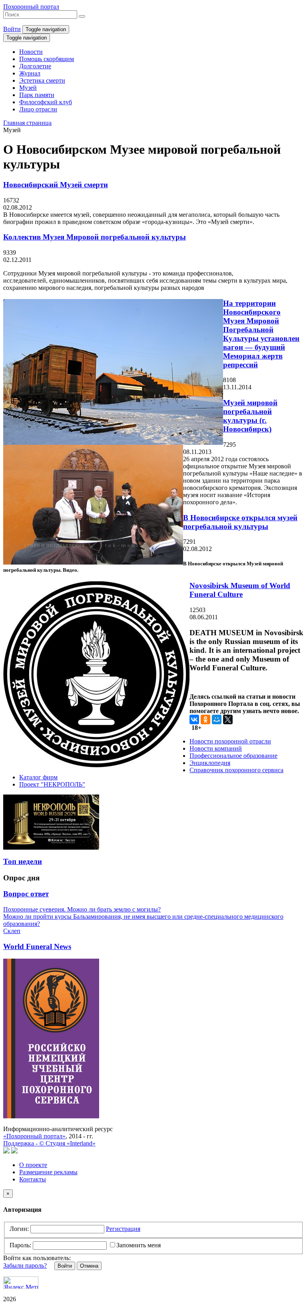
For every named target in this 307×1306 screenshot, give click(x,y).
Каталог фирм (38, 777)
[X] (228, 719)
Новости (31, 51)
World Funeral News (37, 946)
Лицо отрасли (38, 109)
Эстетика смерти (42, 80)
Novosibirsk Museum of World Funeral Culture (239, 590)
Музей (28, 87)
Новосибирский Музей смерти (55, 184)
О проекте (33, 1164)
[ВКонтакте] (194, 719)
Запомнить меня (138, 1245)
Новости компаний (215, 748)
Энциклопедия (209, 762)
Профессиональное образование (233, 755)
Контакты (32, 1179)
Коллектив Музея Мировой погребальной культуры (94, 237)
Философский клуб (45, 102)
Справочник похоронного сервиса (236, 770)
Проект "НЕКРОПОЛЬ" (52, 784)
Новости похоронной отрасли (230, 741)
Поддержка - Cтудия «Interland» (49, 1143)
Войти (12, 29)
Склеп (11, 930)
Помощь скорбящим (46, 58)
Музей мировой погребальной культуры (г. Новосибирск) (250, 415)
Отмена (89, 1266)
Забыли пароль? (25, 1265)
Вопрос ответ (26, 894)
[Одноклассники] (205, 719)
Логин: (19, 1228)
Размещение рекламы (48, 1172)
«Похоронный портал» (34, 1136)
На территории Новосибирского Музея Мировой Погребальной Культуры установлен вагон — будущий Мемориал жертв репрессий (261, 334)
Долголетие (35, 66)
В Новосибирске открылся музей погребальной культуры (240, 522)
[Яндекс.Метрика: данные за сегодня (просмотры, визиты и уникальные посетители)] (20, 1282)
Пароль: (20, 1245)
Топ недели (22, 861)
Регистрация (123, 1228)
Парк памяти (36, 94)
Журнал (29, 73)
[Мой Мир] (216, 719)
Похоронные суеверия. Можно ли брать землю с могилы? (82, 909)
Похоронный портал (31, 6)
